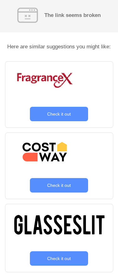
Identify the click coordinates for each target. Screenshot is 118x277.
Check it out (59, 114)
